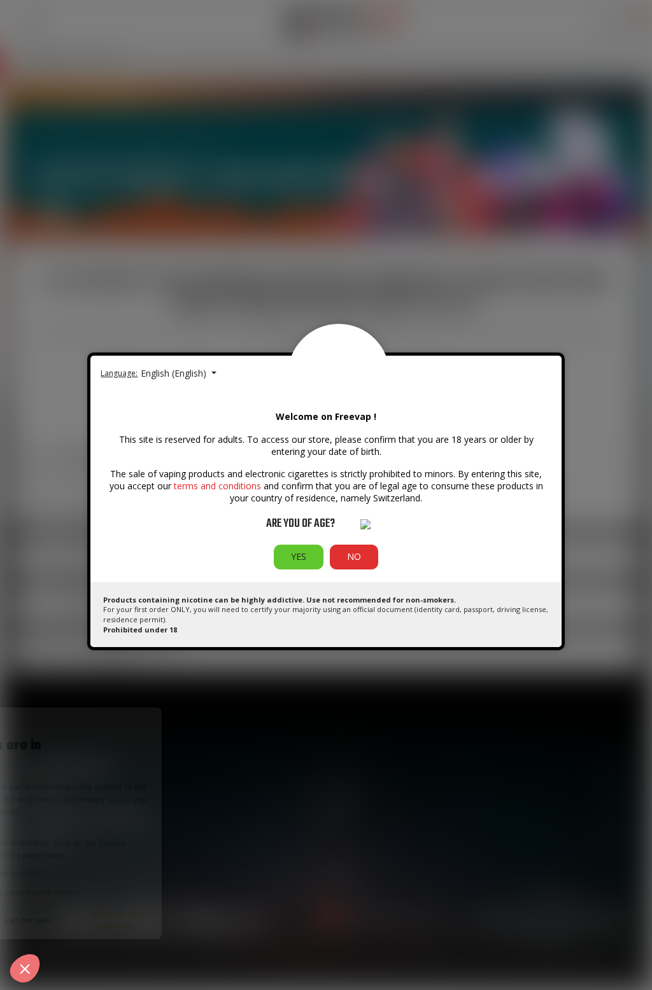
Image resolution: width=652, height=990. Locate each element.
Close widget (57, 920)
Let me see (146, 920)
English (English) (175, 373)
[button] (25, 968)
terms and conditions (217, 486)
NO (354, 556)
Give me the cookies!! (236, 920)
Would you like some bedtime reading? (92, 873)
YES (298, 556)
